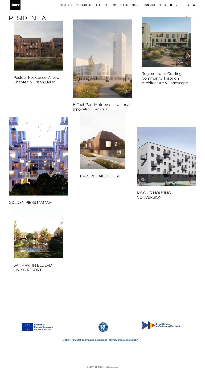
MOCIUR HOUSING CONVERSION (154, 195)
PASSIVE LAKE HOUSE (100, 176)
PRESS (124, 5)
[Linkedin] (176, 5)
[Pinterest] (165, 5)
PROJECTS (65, 5)
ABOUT (135, 5)
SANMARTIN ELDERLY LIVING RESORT (33, 267)
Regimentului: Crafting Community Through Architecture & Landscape (165, 78)
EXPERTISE (101, 5)
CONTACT (149, 5)
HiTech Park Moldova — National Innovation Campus (101, 107)
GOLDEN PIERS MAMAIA (30, 202)
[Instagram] (160, 5)
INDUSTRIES (83, 5)
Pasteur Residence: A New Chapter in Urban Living (37, 80)
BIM (114, 5)
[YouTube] (171, 5)
